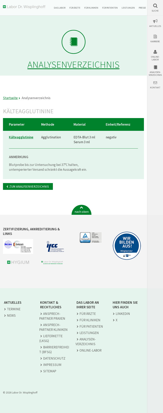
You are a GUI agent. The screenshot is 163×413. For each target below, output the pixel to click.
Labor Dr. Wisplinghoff (25, 7)
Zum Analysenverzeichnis (29, 186)
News (11, 315)
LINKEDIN (123, 313)
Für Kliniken (91, 7)
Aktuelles (155, 26)
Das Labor (59, 7)
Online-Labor (155, 58)
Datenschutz (54, 358)
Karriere (155, 41)
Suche (155, 10)
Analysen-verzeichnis (155, 73)
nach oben (82, 212)
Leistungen (128, 7)
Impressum (52, 365)
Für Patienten (110, 7)
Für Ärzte (74, 7)
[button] (155, 7)
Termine (13, 309)
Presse (142, 7)
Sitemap (49, 371)
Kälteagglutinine (21, 137)
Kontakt (155, 87)
